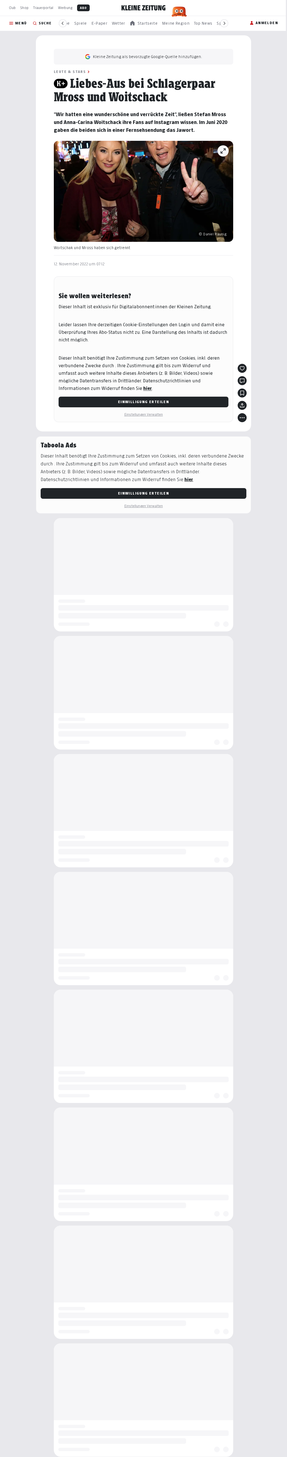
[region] (143, 23)
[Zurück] (63, 23)
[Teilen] (240, 405)
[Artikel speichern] (240, 393)
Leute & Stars (68, 71)
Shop (24, 8)
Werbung (65, 8)
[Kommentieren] (240, 380)
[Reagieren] (240, 368)
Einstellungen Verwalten (141, 414)
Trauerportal (43, 8)
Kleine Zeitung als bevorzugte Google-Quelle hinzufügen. (145, 56)
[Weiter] (224, 23)
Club (12, 8)
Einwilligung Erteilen (141, 402)
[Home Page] (143, 8)
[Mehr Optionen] (240, 417)
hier (145, 388)
